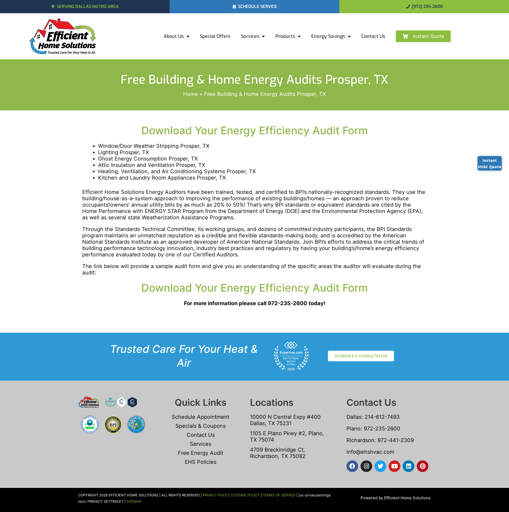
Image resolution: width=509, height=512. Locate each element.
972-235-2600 (382, 428)
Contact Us (373, 36)
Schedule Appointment (200, 417)
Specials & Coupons (200, 426)
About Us (174, 36)
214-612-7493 (382, 417)
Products (285, 36)
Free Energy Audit (200, 453)
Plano (353, 428)
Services (250, 36)
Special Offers (215, 36)
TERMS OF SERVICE (279, 495)
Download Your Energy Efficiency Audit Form (254, 130)
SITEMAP (133, 501)
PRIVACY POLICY (216, 495)
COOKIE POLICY (247, 495)
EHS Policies (200, 462)
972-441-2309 (395, 440)
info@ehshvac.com (370, 452)
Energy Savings (328, 36)
